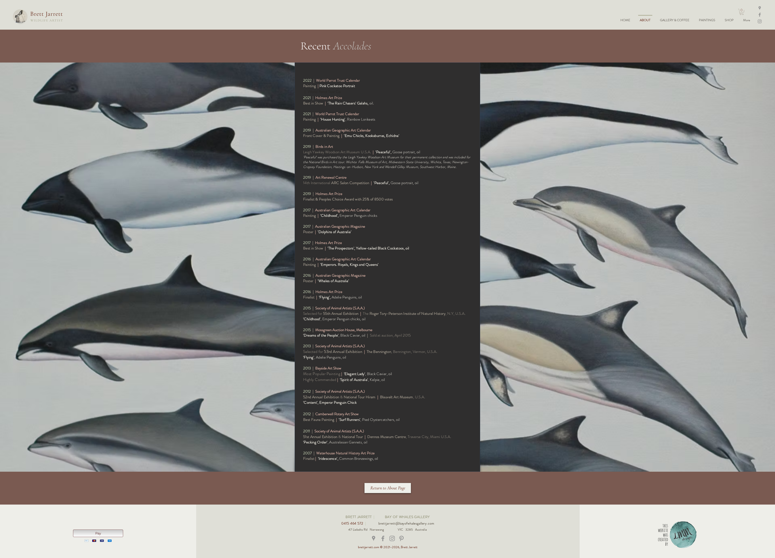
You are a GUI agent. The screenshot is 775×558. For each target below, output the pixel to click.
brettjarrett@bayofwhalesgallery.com (406, 523)
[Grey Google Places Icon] (373, 538)
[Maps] (759, 8)
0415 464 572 (352, 523)
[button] (741, 12)
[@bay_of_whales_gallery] (392, 538)
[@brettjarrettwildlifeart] (382, 538)
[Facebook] (759, 14)
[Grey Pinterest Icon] (401, 538)
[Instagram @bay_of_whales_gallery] (759, 21)
